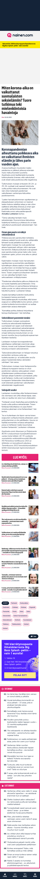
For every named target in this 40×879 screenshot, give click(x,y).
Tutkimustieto (16, 624)
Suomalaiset (27, 620)
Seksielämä (6, 616)
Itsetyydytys (24, 603)
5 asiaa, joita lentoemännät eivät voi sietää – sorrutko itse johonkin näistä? (14, 589)
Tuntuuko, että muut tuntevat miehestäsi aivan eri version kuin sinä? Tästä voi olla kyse (14, 577)
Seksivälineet (7, 620)
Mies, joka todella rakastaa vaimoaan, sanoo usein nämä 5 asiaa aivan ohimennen (22, 819)
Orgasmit (32, 607)
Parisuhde (6, 611)
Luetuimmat (9, 786)
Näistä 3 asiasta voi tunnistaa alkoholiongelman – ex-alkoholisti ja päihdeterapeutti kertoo (21, 863)
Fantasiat (14, 603)
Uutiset (26, 624)
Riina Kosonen (6, 468)
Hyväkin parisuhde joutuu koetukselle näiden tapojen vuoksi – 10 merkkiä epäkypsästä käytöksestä (14, 508)
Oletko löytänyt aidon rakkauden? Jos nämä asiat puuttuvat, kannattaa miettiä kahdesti (21, 802)
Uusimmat (9, 689)
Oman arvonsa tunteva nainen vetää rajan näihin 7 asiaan (22, 855)
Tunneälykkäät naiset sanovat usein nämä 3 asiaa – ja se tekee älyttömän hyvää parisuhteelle (21, 810)
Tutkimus (6, 624)
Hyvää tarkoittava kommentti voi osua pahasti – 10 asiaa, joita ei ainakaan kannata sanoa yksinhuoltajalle (14, 479)
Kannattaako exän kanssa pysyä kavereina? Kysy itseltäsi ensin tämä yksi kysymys (14, 492)
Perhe (15, 611)
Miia (3, 117)
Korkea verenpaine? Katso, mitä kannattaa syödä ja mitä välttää (20, 849)
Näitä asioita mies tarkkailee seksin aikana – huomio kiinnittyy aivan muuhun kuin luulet (21, 827)
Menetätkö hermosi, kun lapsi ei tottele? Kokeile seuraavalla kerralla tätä (14, 564)
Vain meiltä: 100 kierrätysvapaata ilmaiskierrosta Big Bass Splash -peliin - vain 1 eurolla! (18, 45)
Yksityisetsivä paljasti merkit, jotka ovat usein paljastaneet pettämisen (21, 843)
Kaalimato (6, 607)
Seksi (21, 611)
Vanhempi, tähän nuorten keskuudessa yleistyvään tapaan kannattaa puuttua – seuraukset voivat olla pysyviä (15, 550)
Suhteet (17, 620)
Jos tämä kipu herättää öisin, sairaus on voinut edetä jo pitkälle (15, 465)
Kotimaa (15, 607)
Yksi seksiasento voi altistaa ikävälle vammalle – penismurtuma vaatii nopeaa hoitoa (14, 521)
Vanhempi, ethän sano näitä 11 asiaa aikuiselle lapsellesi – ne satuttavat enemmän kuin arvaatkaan (22, 793)
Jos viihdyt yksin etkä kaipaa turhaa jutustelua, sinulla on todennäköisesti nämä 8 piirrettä (21, 836)
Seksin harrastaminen (20, 616)
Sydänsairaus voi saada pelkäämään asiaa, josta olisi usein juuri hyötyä (14, 533)
